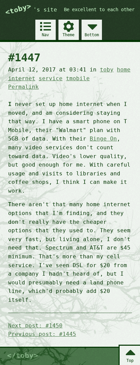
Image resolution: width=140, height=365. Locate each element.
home (123, 69)
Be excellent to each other (99, 9)
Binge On (103, 138)
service (51, 78)
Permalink (23, 87)
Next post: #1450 (35, 325)
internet (21, 78)
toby (106, 69)
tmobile (78, 78)
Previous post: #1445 (42, 334)
